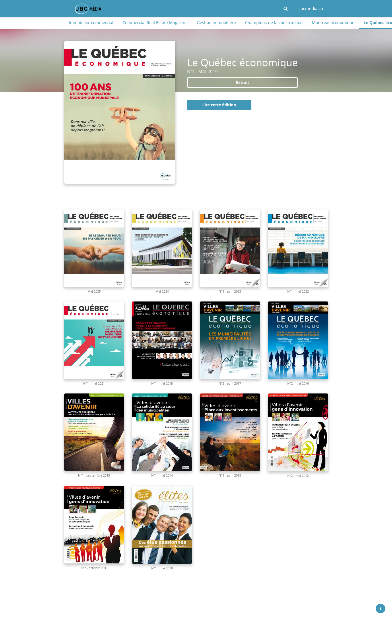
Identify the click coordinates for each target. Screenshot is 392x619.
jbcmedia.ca (311, 8)
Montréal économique (333, 22)
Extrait (242, 82)
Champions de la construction (274, 22)
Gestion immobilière (216, 22)
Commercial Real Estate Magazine (155, 22)
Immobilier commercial (91, 22)
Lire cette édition (219, 104)
